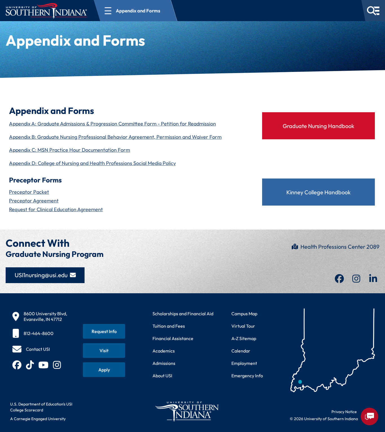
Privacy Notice (344, 411)
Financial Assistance (172, 338)
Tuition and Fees (168, 326)
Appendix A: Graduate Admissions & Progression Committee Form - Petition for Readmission (112, 123)
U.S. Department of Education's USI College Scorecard (41, 407)
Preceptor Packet (29, 192)
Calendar (240, 351)
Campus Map (244, 313)
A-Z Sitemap (243, 338)
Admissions (163, 363)
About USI (162, 375)
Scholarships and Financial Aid (182, 313)
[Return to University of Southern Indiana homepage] (187, 411)
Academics (163, 351)
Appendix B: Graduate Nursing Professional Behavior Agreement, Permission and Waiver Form (115, 137)
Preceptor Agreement (34, 200)
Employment (244, 363)
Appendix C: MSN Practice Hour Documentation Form (69, 150)
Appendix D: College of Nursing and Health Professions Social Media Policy (92, 163)
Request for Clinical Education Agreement (56, 209)
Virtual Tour (243, 326)
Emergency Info (247, 375)
